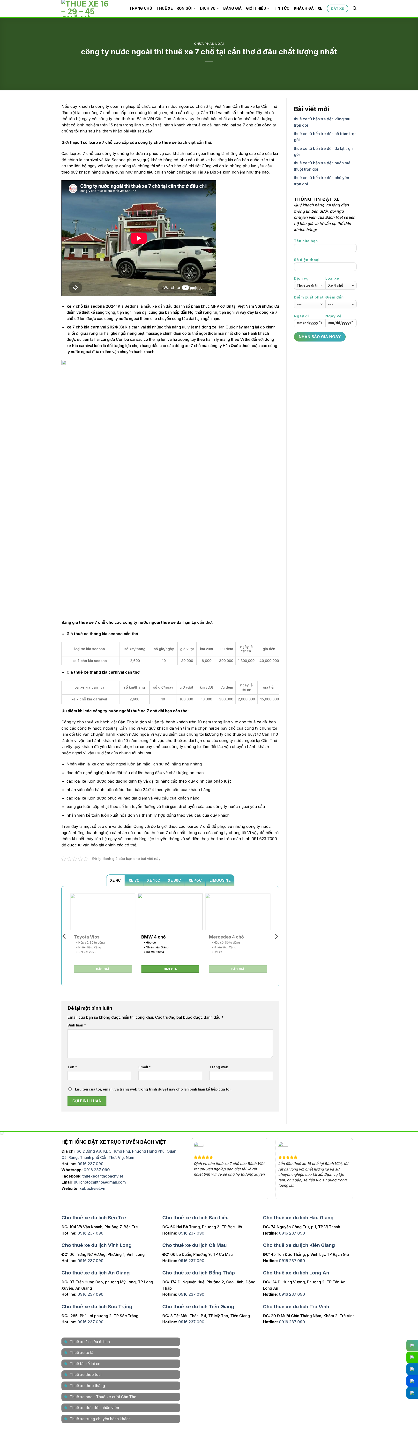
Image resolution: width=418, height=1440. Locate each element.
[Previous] (64, 936)
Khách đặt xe (308, 8)
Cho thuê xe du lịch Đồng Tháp (198, 1272)
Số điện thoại (307, 260)
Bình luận (76, 1025)
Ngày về (333, 316)
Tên (72, 1067)
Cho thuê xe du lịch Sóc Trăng (96, 1305)
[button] (355, 8)
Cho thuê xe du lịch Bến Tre (93, 1217)
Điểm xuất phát (309, 297)
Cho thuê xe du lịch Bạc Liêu (195, 1217)
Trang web (218, 1067)
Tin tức (282, 8)
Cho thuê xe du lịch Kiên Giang (299, 1244)
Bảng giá (232, 8)
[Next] (276, 936)
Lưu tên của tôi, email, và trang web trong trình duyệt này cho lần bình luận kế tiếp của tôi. (153, 1089)
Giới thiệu (256, 8)
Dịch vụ (208, 8)
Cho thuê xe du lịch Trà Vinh (296, 1305)
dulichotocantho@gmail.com (100, 1182)
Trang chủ (140, 8)
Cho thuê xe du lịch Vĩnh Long (96, 1244)
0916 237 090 (90, 1163)
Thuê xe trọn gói (174, 8)
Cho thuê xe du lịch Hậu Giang (298, 1217)
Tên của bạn (306, 241)
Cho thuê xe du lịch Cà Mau (194, 1244)
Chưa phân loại (209, 43)
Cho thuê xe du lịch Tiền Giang (198, 1305)
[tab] (115, 880)
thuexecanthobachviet (102, 1176)
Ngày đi (301, 316)
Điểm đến (334, 297)
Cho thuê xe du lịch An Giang (95, 1272)
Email (144, 1067)
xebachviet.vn (92, 1188)
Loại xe (332, 278)
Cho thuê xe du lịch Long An (296, 1272)
